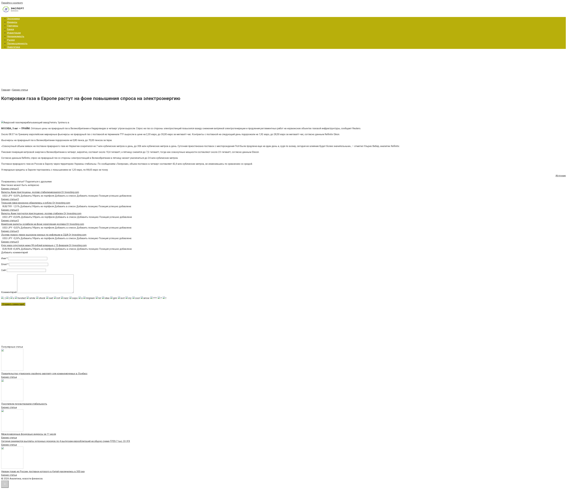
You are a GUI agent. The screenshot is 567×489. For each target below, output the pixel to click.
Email (4, 264)
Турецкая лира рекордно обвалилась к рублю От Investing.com (35, 202)
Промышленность (17, 43)
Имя (4, 258)
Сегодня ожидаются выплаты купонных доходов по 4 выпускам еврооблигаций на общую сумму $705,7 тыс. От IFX (65, 441)
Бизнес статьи (9, 377)
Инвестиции (14, 32)
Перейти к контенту (12, 2)
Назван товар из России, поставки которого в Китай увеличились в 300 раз (43, 471)
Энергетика (13, 47)
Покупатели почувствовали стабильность (24, 403)
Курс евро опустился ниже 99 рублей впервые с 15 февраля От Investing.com (44, 245)
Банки (10, 29)
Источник (561, 175)
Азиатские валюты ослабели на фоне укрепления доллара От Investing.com (42, 224)
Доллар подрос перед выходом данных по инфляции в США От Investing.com (43, 234)
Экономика (13, 18)
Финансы (12, 22)
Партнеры (12, 25)
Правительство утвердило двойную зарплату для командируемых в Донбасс (44, 373)
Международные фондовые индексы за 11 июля (28, 434)
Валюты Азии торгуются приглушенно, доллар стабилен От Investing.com (41, 213)
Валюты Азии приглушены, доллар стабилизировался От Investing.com (40, 192)
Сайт (3, 270)
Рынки (11, 40)
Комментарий (9, 292)
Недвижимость (15, 36)
